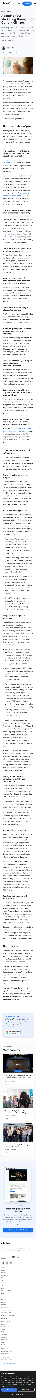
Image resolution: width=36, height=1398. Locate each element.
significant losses (14, 234)
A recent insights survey (12, 217)
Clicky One (4, 1275)
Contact (3, 1296)
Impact (3, 1283)
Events (3, 1293)
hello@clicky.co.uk (6, 1351)
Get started (27, 3)
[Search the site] (19, 4)
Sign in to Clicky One (9, 1363)
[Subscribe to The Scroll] (10, 52)
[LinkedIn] (2, 1263)
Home (3, 1270)
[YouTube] (10, 1263)
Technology (4, 1334)
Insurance (4, 1339)
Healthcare (4, 1345)
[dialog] (18, 1384)
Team (2, 1280)
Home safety (5, 1337)
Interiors (3, 1324)
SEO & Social (4, 1305)
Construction (5, 1327)
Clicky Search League (7, 1291)
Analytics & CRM (6, 1312)
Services (3, 1272)
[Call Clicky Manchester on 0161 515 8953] (14, 4)
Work (2, 1278)
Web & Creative (5, 1307)
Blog (3, 11)
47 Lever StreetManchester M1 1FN (6, 1358)
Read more (10, 1386)
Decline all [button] (26, 1390)
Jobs (2, 1285)
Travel (3, 1329)
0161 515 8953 (5, 1354)
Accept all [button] (9, 1390)
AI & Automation (6, 1310)
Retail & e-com (5, 1321)
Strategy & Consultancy (8, 1315)
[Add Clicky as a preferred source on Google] (13, 1032)
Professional (4, 1332)
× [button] (34, 1372)
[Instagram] (6, 1263)
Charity (3, 1342)
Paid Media (4, 1302)
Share (17, 53)
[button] (4, 52)
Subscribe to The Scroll (19, 1230)
